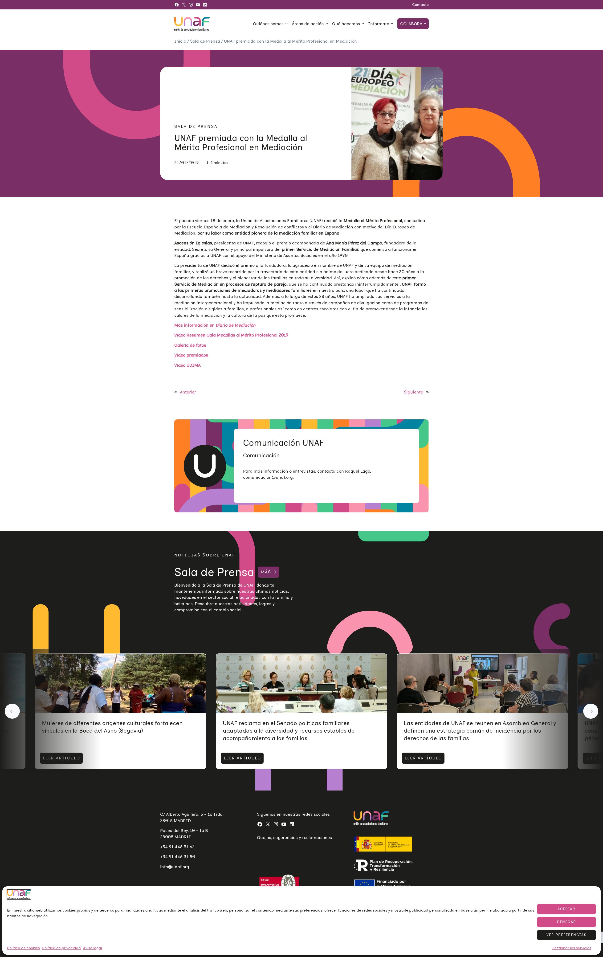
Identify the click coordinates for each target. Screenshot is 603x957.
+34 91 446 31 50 (177, 856)
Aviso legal (92, 948)
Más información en (215, 325)
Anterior (188, 391)
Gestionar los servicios (571, 948)
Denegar (566, 922)
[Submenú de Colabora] (425, 23)
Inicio (180, 41)
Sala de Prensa (205, 41)
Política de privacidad (61, 948)
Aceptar (566, 909)
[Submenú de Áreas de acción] (327, 23)
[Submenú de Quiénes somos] (286, 23)
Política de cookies (23, 948)
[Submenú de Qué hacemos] (363, 23)
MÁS (266, 572)
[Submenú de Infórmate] (392, 23)
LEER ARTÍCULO (61, 758)
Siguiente (413, 391)
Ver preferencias (566, 935)
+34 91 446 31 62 (177, 846)
